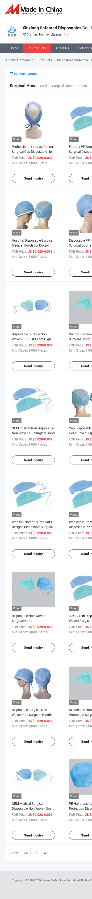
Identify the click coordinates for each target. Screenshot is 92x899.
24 (25, 853)
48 (46, 853)
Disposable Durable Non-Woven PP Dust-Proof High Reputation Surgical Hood (31, 339)
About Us (62, 48)
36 (36, 853)
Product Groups (25, 73)
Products (39, 48)
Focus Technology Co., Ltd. (59, 880)
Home (13, 48)
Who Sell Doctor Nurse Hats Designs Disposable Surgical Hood (32, 527)
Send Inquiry (33, 178)
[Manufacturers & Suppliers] (34, 9)
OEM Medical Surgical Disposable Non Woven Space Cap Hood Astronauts (33, 808)
